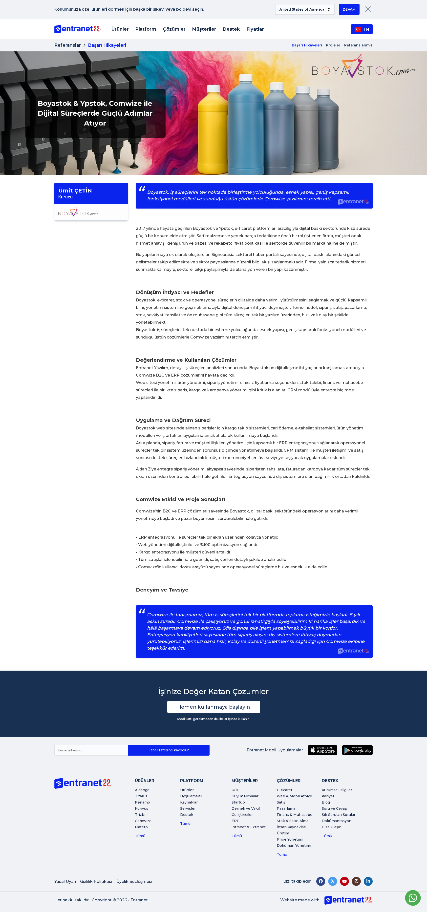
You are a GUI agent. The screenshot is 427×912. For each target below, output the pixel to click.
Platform (145, 29)
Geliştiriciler (242, 814)
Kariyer (328, 796)
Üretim (283, 833)
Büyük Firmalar (245, 796)
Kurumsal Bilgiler (337, 790)
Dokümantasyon (336, 821)
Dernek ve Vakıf (246, 808)
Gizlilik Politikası (96, 881)
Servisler (188, 808)
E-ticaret (284, 790)
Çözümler (174, 29)
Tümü (140, 836)
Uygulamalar (191, 796)
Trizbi (140, 814)
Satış (281, 802)
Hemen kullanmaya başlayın (213, 707)
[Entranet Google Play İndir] (357, 750)
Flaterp (141, 827)
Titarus (141, 796)
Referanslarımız (358, 45)
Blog (326, 802)
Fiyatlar (255, 29)
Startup (238, 802)
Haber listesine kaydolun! (169, 750)
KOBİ (236, 790)
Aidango (142, 790)
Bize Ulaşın (332, 827)
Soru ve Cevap (334, 808)
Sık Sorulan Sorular (338, 814)
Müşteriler (204, 29)
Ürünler (120, 29)
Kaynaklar (189, 802)
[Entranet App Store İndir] (322, 750)
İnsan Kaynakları (291, 827)
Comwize (143, 821)
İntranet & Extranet (249, 827)
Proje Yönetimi (290, 839)
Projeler (333, 45)
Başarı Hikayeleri (307, 45)
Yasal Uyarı (65, 881)
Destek (231, 29)
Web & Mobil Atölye (294, 796)
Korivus (141, 808)
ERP (235, 821)
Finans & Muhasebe (294, 814)
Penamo (142, 802)
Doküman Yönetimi (294, 845)
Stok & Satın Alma (292, 821)
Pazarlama (286, 808)
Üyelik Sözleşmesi (134, 881)
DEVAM (349, 9)
